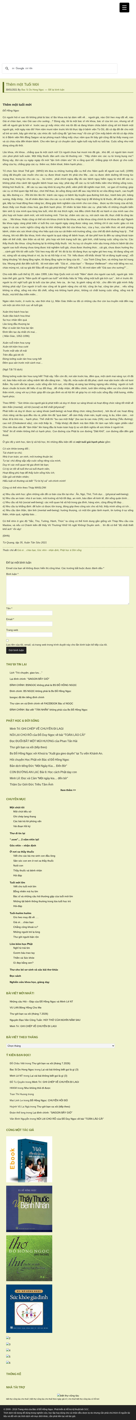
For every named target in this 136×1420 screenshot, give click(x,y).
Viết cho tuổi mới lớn (24, 886)
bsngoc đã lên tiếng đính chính (27, 697)
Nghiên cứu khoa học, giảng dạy (29, 982)
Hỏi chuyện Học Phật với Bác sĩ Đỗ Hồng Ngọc (39, 759)
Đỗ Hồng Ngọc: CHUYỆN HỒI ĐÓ (49, 1100)
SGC (86, 1409)
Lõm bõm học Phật (21, 944)
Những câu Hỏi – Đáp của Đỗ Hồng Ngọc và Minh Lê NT (41, 1001)
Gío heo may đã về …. (26, 917)
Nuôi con (18, 865)
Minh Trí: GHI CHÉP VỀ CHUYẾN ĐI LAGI (36, 728)
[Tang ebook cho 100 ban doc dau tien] (29, 1181)
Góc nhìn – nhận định (23, 845)
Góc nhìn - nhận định (48, 550)
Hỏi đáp (17, 875)
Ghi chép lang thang (24, 816)
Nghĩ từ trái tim (21, 947)
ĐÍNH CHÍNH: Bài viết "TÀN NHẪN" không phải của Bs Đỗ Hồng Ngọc (48, 709)
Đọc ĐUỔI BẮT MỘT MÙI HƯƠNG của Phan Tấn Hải (43, 741)
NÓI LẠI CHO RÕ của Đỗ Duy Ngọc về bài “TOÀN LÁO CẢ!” (47, 734)
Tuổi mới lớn (17, 882)
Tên (9, 608)
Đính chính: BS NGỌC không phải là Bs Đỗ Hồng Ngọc (40, 691)
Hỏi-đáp (17, 906)
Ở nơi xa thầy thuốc (22, 851)
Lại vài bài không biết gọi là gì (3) (59, 1069)
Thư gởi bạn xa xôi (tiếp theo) (28, 747)
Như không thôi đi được (37, 1088)
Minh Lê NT (16, 1075)
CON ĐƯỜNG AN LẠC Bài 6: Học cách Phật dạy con (43, 772)
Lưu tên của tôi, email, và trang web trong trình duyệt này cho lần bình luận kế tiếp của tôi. (56, 644)
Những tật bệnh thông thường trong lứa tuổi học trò (42, 901)
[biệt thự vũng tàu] (68, 1395)
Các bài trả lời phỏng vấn (27, 821)
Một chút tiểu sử (22, 811)
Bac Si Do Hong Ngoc (22, 1069)
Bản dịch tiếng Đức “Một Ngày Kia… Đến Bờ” (38, 765)
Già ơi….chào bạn (23, 922)
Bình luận (12, 574)
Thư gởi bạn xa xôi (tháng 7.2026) (29, 1013)
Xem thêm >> (68, 790)
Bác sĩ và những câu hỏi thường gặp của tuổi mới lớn (43, 896)
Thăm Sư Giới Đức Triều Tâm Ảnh (31, 784)
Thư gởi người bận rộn (26, 936)
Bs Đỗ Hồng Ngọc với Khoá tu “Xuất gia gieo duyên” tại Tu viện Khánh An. (56, 753)
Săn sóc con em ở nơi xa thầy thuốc (33, 860)
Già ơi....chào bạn (26, 550)
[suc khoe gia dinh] (29, 1332)
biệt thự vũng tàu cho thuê (17, 1399)
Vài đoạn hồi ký (21, 826)
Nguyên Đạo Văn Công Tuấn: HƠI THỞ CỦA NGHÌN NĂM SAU (45, 1020)
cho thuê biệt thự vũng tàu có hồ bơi (83, 1399)
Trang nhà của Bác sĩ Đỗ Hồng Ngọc (68, 35)
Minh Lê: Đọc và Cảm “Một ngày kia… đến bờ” (39, 778)
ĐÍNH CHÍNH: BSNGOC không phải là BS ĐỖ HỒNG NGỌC (43, 685)
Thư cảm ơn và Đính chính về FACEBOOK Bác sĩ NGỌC (41, 703)
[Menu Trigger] (124, 7)
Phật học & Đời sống (70, 550)
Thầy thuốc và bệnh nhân (27, 870)
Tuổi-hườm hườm (20, 913)
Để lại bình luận (56, 89)
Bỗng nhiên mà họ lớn (25, 891)
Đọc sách (15, 975)
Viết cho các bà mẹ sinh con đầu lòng (34, 855)
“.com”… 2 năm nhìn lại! (24, 839)
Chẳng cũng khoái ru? (25, 927)
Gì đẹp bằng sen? (23, 962)
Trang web (12, 630)
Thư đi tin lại (17, 833)
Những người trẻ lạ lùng (26, 931)
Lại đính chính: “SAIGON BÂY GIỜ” (29, 678)
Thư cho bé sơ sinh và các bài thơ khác (34, 969)
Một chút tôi (17, 807)
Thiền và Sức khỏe (23, 957)
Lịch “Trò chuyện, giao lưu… (25, 672)
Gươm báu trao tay (24, 952)
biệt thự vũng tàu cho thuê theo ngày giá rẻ (48, 1399)
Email (10, 619)
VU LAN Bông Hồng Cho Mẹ (25, 1007)
